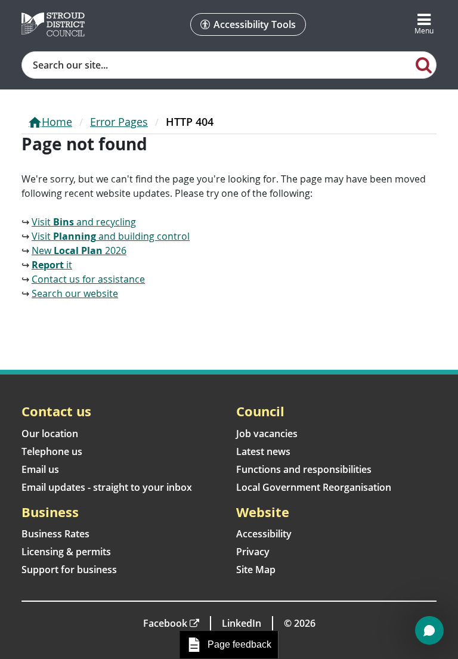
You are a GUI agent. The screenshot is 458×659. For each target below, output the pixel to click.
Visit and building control (111, 236)
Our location (49, 433)
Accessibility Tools (254, 24)
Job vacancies (267, 433)
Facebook (165, 623)
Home (57, 122)
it (52, 264)
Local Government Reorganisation (313, 487)
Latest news (263, 451)
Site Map (256, 569)
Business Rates (55, 533)
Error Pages (119, 122)
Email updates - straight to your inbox (106, 487)
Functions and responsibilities (304, 469)
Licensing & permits (66, 551)
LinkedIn (241, 623)
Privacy (253, 551)
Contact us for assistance (88, 279)
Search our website (75, 293)
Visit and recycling (84, 221)
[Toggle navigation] (424, 24)
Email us (40, 469)
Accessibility (264, 533)
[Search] (424, 64)
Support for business (69, 569)
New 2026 (79, 250)
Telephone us (51, 451)
